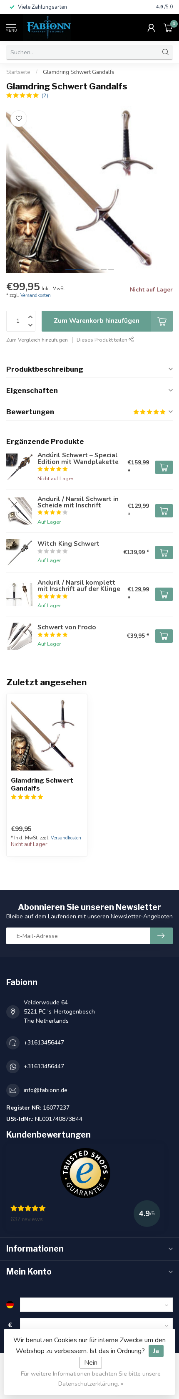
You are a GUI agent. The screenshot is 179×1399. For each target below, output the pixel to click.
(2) (45, 95)
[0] (168, 27)
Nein (90, 1362)
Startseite (18, 72)
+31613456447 (44, 1043)
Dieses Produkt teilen (103, 339)
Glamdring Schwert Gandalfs (78, 72)
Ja (156, 1351)
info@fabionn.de (45, 1090)
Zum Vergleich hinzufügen (37, 339)
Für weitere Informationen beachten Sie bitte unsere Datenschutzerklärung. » (91, 1378)
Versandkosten (35, 295)
